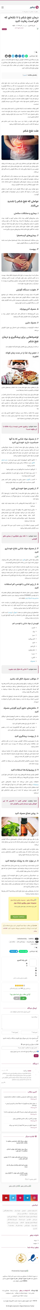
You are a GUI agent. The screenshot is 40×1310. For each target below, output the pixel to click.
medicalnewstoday (22, 939)
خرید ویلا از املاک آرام (12, 1219)
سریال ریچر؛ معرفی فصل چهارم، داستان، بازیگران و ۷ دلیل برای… (17, 1150)
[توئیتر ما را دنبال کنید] (13, 1198)
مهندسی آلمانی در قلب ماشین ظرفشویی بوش (25, 1119)
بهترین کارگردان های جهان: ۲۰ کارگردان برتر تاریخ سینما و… (16, 1174)
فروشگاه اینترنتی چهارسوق (31, 1222)
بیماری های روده (30, 942)
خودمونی (24, 1211)
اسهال (15, 612)
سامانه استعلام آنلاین (8, 1211)
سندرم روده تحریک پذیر (32, 598)
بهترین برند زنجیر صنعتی (12, 1222)
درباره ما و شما (14, 1291)
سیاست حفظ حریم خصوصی (20, 1296)
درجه (35, 1240)
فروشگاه (33, 1291)
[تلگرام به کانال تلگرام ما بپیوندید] (27, 1198)
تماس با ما (31, 1293)
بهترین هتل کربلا (33, 1214)
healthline (31, 939)
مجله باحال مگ (19, 1225)
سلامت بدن (12, 942)
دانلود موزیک (34, 1225)
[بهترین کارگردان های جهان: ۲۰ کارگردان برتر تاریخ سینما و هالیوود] (33, 1175)
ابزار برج (35, 1228)
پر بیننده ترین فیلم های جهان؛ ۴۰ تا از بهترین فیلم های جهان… (15, 1158)
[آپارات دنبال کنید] (20, 1198)
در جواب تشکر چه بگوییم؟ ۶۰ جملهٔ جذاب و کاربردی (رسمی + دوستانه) (21, 1105)
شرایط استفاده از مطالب (21, 1293)
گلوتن (28, 480)
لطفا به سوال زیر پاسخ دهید (31, 1044)
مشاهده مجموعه (18, 917)
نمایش (25, 75)
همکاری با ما (5, 1291)
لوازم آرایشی (26, 1225)
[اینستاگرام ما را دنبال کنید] (34, 1198)
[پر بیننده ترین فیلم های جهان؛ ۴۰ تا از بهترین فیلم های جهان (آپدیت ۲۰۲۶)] (33, 1159)
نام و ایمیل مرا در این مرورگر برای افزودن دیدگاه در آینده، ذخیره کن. (20, 1039)
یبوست (10, 612)
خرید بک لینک (22, 1219)
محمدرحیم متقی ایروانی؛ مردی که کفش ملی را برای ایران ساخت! (20, 1112)
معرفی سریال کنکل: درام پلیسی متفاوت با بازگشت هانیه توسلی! (20, 1097)
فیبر (24, 560)
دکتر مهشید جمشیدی (32, 1211)
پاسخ (2, 1082)
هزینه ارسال (17, 1211)
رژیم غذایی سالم (21, 942)
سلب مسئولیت (10, 1293)
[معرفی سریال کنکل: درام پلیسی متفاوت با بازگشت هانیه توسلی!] (33, 1143)
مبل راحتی (35, 1219)
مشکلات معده (34, 944)
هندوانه (33, 661)
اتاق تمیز (29, 1219)
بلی (23, 998)
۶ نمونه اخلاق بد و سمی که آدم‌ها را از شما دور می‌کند (23, 1125)
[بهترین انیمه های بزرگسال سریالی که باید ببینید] (33, 1167)
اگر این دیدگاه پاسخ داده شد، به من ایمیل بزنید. (23, 1052)
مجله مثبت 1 (11, 1225)
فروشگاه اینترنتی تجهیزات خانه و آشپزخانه (28, 1217)
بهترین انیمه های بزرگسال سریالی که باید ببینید (17, 1166)
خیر (17, 998)
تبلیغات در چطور (23, 1291)
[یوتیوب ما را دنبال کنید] (5, 1198)
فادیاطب (22, 1222)
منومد (35, 1243)
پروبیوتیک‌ (35, 785)
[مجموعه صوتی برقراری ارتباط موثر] (23, 900)
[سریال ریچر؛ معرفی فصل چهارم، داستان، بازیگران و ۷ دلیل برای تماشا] (33, 1151)
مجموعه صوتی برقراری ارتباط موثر (25, 903)
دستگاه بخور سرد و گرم (22, 1214)
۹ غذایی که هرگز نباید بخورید (18, 669)
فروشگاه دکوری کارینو (12, 1217)
